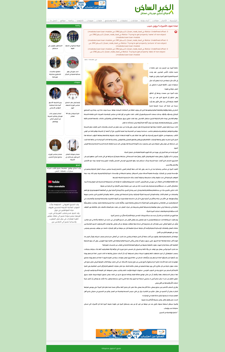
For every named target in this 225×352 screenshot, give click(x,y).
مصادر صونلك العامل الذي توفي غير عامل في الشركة (73, 157)
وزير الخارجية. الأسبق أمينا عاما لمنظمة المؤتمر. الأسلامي (55, 105)
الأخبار (164, 21)
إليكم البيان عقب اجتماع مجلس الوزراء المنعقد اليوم (72, 105)
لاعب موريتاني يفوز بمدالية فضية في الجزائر (72, 73)
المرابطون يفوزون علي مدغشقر (55, 47)
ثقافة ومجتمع (111, 21)
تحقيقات (124, 21)
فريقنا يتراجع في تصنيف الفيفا (72, 47)
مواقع (63, 21)
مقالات (155, 21)
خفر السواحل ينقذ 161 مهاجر (72, 115)
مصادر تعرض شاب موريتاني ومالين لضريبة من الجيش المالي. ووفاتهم (55, 118)
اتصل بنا (53, 21)
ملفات (99, 21)
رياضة (71, 21)
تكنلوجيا (80, 21)
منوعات (90, 21)
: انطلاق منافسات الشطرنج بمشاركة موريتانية (55, 74)
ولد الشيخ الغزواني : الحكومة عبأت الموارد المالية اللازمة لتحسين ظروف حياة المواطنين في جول (64, 208)
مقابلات (134, 21)
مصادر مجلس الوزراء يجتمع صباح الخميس (55, 156)
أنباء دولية (145, 21)
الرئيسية (173, 21)
